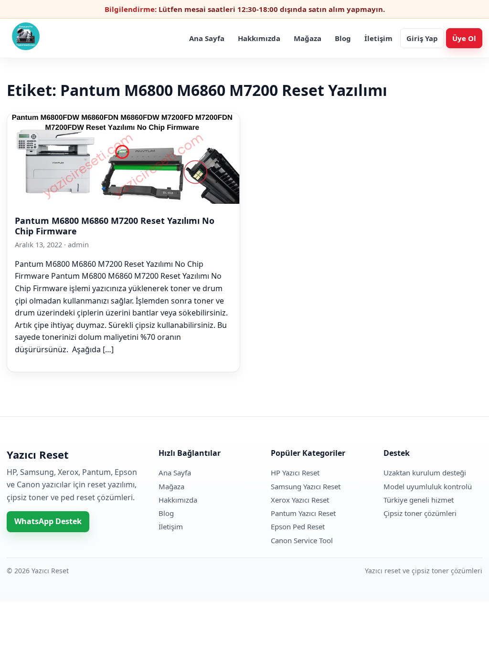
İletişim (378, 38)
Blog (343, 38)
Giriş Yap (422, 38)
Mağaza (307, 38)
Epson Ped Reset (298, 526)
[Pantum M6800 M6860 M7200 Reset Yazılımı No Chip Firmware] (123, 201)
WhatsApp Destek (48, 521)
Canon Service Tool (302, 540)
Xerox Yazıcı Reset (300, 500)
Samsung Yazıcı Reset (305, 486)
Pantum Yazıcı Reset (303, 513)
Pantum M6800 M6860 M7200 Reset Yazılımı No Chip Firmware (114, 226)
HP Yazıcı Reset (295, 472)
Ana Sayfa (206, 38)
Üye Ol (464, 38)
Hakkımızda (259, 38)
